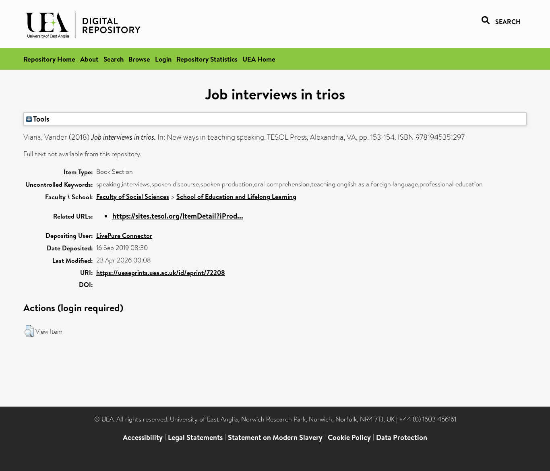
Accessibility (143, 437)
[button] (29, 331)
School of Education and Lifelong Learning (236, 196)
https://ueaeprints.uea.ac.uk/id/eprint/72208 (160, 272)
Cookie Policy (349, 437)
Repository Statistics (207, 59)
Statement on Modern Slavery (275, 437)
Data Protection (401, 437)
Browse (139, 59)
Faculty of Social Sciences (132, 196)
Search (113, 59)
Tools (41, 119)
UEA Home (258, 59)
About (89, 59)
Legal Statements (195, 437)
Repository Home (49, 59)
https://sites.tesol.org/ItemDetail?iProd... (177, 216)
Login (163, 59)
